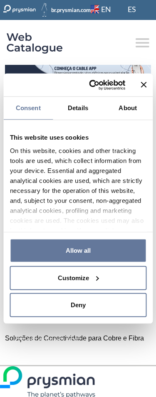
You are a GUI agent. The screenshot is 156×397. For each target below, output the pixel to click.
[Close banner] (143, 85)
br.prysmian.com (71, 10)
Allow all (78, 250)
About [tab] (128, 107)
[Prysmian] (78, 70)
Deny (78, 304)
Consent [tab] (28, 107)
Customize (73, 277)
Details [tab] (78, 107)
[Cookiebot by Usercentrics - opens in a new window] (93, 84)
